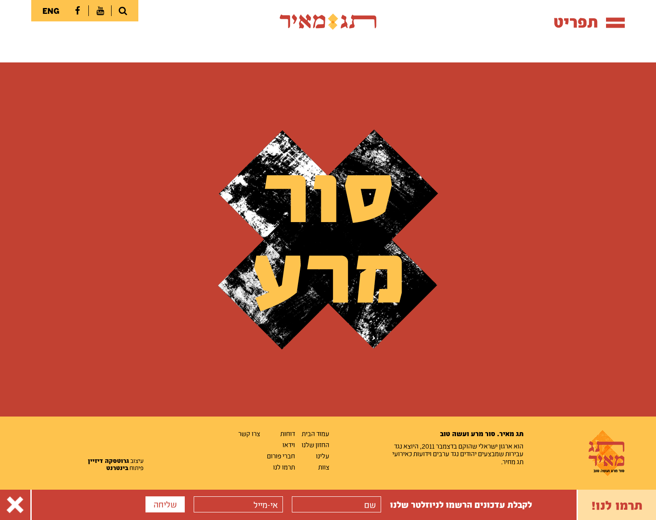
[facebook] (77, 10)
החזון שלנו (315, 445)
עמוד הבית (315, 433)
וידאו (288, 445)
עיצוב (116, 460)
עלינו (322, 456)
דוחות (287, 433)
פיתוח (125, 467)
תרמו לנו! (617, 505)
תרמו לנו (284, 467)
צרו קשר (249, 433)
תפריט (575, 21)
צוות (323, 467)
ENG (50, 10)
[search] (122, 10)
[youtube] (99, 10)
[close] (15, 505)
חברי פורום (281, 456)
